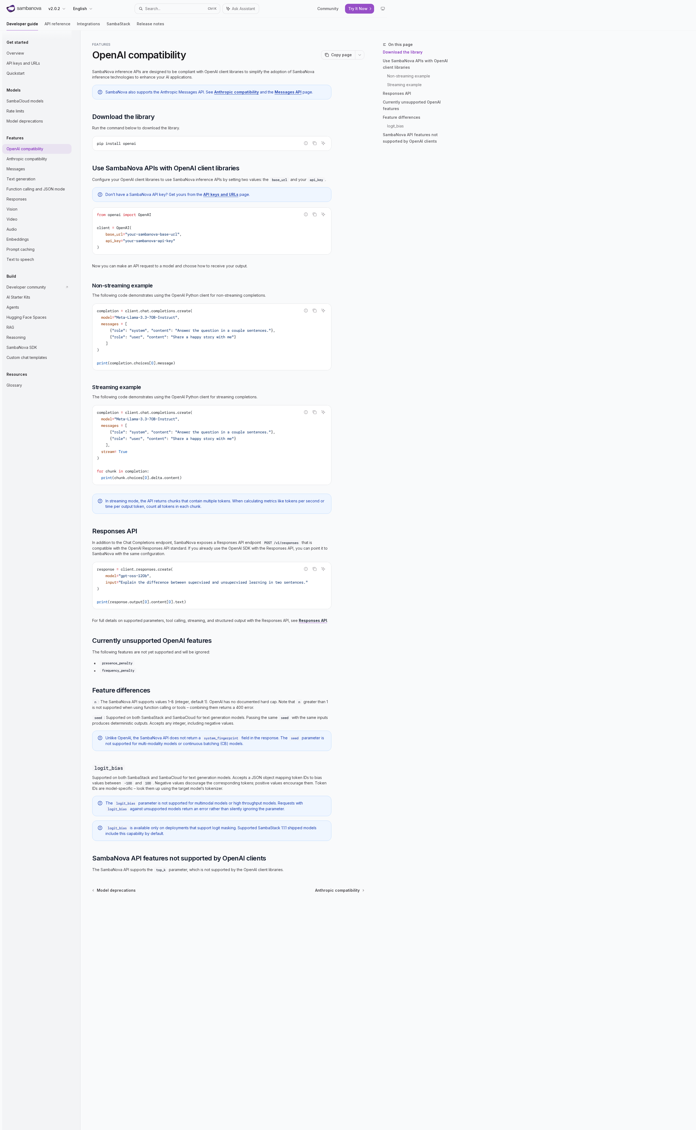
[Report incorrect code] (305, 143)
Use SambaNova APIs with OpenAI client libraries (415, 64)
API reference (57, 23)
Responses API (397, 93)
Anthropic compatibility (236, 92)
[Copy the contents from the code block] (314, 143)
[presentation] (211, 585)
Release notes (150, 23)
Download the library (402, 52)
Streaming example (404, 84)
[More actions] (359, 55)
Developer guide (22, 23)
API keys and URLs (220, 194)
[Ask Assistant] (323, 143)
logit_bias (395, 126)
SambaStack (118, 23)
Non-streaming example (408, 76)
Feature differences (401, 117)
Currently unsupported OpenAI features (412, 105)
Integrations (88, 23)
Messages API (288, 92)
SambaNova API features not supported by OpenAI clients (410, 137)
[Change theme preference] (382, 8)
